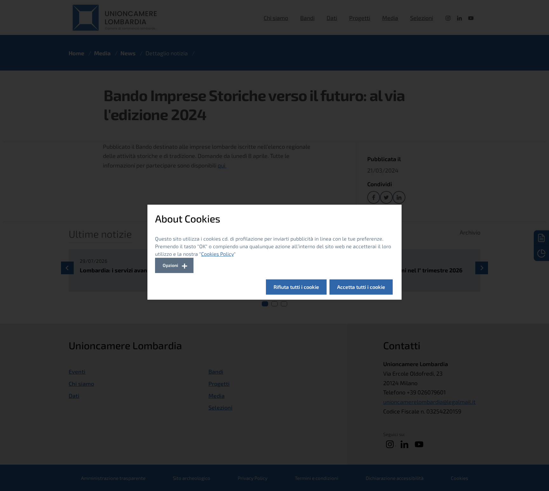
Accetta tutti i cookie (361, 287)
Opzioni (170, 265)
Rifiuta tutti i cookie (296, 287)
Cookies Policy (217, 254)
